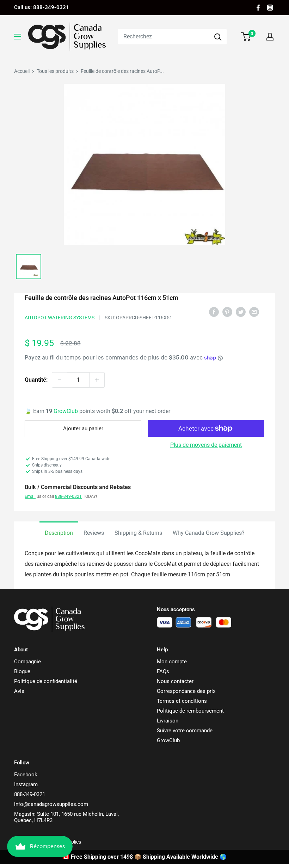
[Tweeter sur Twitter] (241, 311)
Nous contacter (175, 681)
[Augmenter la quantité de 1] (97, 379)
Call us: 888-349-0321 (41, 7)
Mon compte (172, 661)
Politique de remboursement (190, 711)
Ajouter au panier (83, 428)
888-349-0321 (68, 496)
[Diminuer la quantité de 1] (59, 379)
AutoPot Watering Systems (59, 317)
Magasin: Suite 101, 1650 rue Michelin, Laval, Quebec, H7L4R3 (66, 817)
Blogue (22, 671)
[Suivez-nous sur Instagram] (270, 8)
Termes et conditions (182, 701)
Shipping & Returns (138, 533)
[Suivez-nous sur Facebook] (258, 8)
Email (30, 496)
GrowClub (66, 411)
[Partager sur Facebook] (214, 311)
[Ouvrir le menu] (17, 36)
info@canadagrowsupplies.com (51, 804)
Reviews (94, 533)
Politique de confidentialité (45, 681)
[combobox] (163, 36)
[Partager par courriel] (254, 311)
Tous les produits (55, 71)
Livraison (167, 721)
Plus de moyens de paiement (206, 445)
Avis (19, 691)
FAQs (163, 671)
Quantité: (36, 379)
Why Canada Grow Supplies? (209, 533)
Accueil (22, 71)
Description (59, 533)
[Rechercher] (218, 36)
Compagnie (27, 661)
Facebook (25, 774)
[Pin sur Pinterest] (227, 311)
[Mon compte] (269, 36)
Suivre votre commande (185, 730)
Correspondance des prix (186, 691)
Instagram (26, 784)
